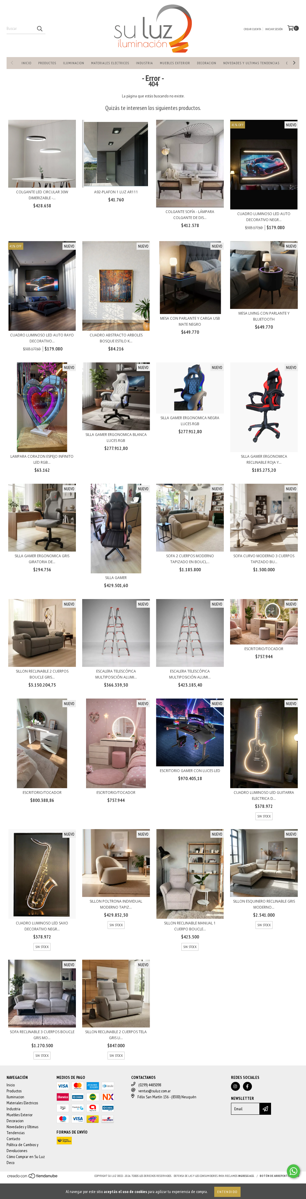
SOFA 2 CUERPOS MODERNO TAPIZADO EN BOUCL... (190, 558)
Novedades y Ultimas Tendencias (251, 63)
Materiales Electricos (110, 63)
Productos (47, 63)
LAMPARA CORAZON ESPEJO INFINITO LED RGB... (42, 459)
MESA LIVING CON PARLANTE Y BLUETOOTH (264, 316)
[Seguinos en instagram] (235, 1086)
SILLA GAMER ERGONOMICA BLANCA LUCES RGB (116, 437)
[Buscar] (39, 28)
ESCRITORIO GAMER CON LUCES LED (190, 770)
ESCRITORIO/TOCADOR (263, 648)
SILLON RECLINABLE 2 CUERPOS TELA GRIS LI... (116, 1034)
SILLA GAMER (116, 577)
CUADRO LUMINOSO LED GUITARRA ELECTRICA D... (264, 795)
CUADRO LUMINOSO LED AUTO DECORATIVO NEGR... (263, 216)
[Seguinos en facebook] (247, 1086)
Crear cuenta (252, 29)
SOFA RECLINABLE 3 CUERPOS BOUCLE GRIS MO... (42, 1034)
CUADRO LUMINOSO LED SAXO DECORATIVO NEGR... (42, 926)
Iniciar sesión (274, 29)
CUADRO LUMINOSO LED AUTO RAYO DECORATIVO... (42, 338)
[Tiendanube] (33, 1178)
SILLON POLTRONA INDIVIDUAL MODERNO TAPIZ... (116, 904)
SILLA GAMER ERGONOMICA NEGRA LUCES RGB (189, 420)
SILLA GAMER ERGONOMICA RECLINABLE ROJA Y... (264, 459)
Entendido (227, 1191)
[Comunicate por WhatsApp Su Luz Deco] (293, 1171)
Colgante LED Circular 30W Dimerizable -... (42, 194)
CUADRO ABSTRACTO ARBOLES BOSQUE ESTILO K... (116, 338)
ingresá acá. (246, 1176)
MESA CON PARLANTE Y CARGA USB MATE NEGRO (190, 321)
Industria (144, 63)
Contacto (13, 1138)
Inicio (26, 63)
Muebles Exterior (175, 63)
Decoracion (206, 63)
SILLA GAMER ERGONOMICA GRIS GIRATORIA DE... (42, 558)
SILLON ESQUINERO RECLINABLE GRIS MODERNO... (264, 904)
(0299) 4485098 (149, 1085)
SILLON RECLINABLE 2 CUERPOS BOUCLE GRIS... (42, 674)
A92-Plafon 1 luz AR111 (116, 192)
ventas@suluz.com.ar (154, 1091)
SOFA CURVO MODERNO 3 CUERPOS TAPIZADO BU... (263, 558)
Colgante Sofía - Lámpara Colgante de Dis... (190, 214)
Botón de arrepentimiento (279, 1176)
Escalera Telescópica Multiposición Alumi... (116, 674)
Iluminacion (73, 63)
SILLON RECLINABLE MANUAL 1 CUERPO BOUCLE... (190, 926)
